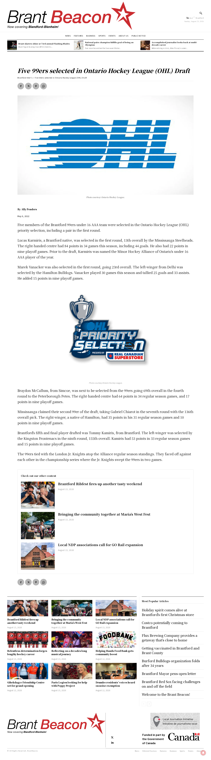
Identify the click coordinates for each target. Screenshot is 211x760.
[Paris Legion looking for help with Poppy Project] (71, 671)
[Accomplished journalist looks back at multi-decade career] (145, 45)
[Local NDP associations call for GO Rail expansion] (38, 556)
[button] (201, 13)
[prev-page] (144, 704)
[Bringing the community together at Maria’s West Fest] (38, 525)
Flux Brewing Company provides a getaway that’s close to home (169, 637)
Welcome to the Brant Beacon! (166, 694)
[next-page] (149, 704)
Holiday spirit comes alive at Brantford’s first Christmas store (168, 612)
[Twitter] (28, 86)
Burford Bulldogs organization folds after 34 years (171, 663)
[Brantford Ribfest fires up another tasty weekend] (38, 495)
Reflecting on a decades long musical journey (69, 652)
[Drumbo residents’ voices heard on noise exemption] (116, 671)
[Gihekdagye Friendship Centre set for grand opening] (27, 671)
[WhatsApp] (43, 86)
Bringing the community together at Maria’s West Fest (104, 514)
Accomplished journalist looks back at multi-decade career (174, 43)
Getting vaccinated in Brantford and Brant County (170, 650)
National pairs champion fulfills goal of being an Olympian (109, 43)
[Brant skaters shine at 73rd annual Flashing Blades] (12, 45)
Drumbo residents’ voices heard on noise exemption (115, 684)
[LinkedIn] (112, 742)
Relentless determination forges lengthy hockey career (27, 652)
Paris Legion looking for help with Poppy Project (69, 684)
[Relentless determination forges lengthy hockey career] (27, 639)
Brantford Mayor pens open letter (169, 673)
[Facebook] (20, 86)
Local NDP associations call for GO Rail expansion (100, 544)
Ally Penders (29, 209)
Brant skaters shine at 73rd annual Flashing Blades (44, 43)
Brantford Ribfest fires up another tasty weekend (100, 483)
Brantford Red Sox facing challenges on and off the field (171, 684)
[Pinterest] (36, 86)
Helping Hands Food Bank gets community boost (115, 652)
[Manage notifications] (203, 752)
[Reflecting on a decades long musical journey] (71, 639)
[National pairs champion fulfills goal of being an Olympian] (78, 45)
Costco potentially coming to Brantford (164, 625)
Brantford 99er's (24, 77)
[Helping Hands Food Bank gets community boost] (116, 639)
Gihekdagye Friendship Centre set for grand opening (26, 684)
